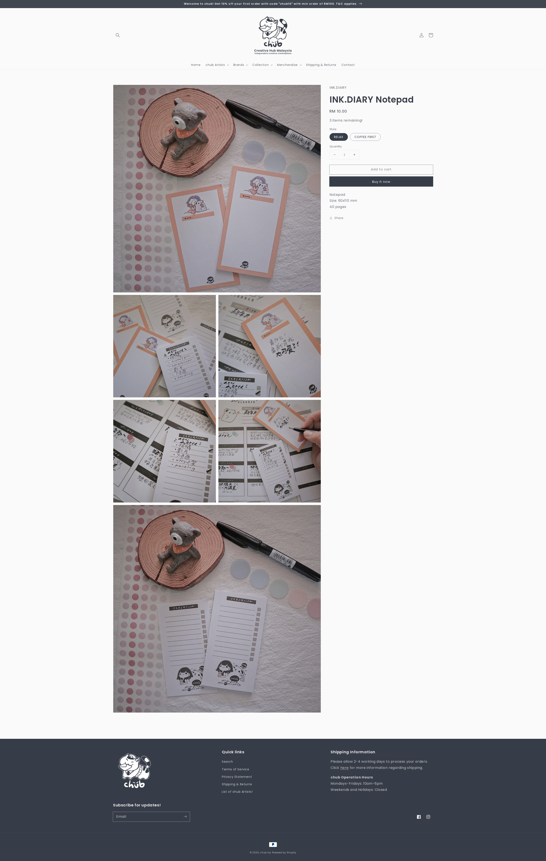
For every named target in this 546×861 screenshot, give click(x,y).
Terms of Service (235, 769)
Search (227, 761)
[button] (117, 35)
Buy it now (381, 181)
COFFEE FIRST (365, 137)
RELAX (338, 137)
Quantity (336, 146)
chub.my (265, 852)
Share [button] (339, 218)
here (344, 767)
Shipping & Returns (237, 784)
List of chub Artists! (237, 792)
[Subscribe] (185, 816)
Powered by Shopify (284, 852)
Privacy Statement (237, 777)
